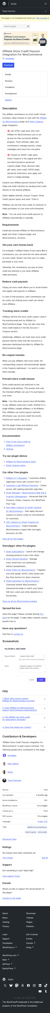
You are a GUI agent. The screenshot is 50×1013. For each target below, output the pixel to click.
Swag (30, 947)
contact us (18, 634)
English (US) (43, 821)
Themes (29, 918)
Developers (7, 943)
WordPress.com (10, 955)
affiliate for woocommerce (37, 827)
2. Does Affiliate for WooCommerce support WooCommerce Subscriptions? (19, 709)
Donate (30, 943)
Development (11, 93)
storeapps (9, 58)
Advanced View (9, 839)
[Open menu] (46, 3)
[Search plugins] (28, 26)
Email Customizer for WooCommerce (22, 581)
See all (45, 858)
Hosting (5, 922)
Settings (9, 449)
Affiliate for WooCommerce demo (21, 461)
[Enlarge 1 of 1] (44, 648)
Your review (7, 858)
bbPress (7, 964)
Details (8, 74)
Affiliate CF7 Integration (16, 478)
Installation (10, 87)
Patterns (30, 926)
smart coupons (30, 832)
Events (29, 938)
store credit (42, 832)
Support (8, 100)
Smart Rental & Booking (17, 559)
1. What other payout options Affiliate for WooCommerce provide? (18, 699)
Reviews (8, 81)
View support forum (11, 876)
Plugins (29, 922)
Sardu (10, 979)
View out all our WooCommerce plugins (19, 601)
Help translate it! (42, 18)
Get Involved (32, 934)
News (5, 918)
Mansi (10, 772)
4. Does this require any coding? (16, 727)
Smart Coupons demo (16, 465)
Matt (5, 960)
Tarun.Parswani (14, 780)
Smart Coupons (36, 121)
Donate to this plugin (11, 898)
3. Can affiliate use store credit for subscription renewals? (16, 718)
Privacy (5, 926)
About (5, 913)
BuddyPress (9, 968)
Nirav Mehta (13, 764)
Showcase (31, 913)
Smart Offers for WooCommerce (20, 570)
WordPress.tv (9, 947)
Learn (4, 934)
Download (8, 65)
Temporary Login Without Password (22, 485)
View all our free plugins (12, 539)
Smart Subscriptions (15, 551)
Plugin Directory (8, 11)
